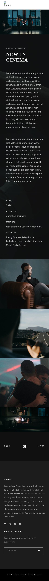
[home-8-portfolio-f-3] (24, 382)
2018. (9, 205)
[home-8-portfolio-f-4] (24, 419)
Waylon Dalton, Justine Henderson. (24, 226)
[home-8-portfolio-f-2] (24, 333)
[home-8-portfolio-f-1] (24, 284)
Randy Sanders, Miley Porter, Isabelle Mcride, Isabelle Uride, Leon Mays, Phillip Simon (24, 241)
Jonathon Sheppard (16, 216)
